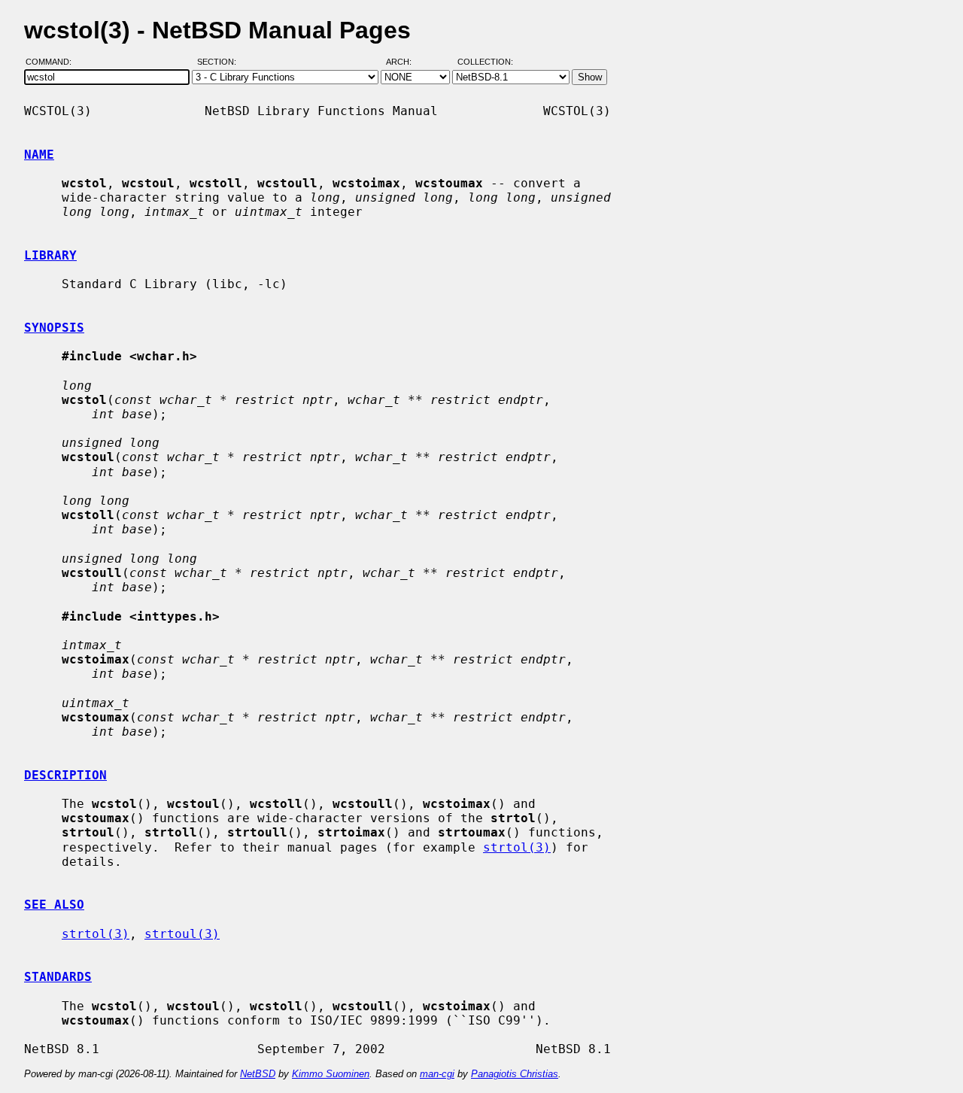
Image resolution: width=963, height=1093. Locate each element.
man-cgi (437, 1073)
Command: (53, 62)
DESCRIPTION (65, 775)
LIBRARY (50, 255)
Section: (220, 62)
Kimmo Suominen (330, 1073)
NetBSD (257, 1073)
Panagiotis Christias (514, 1073)
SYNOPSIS (54, 327)
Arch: (405, 62)
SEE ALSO (54, 904)
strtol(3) (517, 847)
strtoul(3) (182, 934)
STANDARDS (58, 977)
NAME (39, 154)
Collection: (485, 62)
